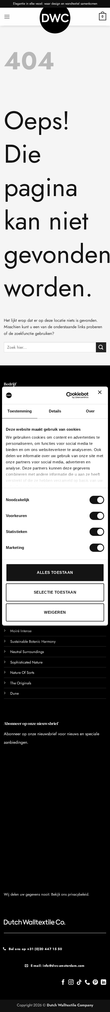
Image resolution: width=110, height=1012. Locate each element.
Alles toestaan (55, 572)
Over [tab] (90, 411)
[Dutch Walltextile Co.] (55, 20)
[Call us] (87, 983)
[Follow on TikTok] (79, 983)
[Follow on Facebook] (63, 983)
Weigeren (55, 612)
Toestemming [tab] (19, 411)
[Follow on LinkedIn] (103, 983)
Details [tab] (55, 411)
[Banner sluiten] (101, 395)
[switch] (97, 516)
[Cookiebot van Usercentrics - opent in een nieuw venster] (67, 395)
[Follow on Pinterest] (95, 983)
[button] (7, 16)
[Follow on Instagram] (71, 983)
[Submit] (101, 347)
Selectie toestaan (55, 592)
